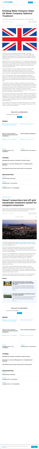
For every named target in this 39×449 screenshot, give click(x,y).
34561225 (8, 282)
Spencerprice (28, 220)
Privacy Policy (4, 447)
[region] (19, 447)
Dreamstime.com (33, 220)
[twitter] (19, 25)
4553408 (24, 220)
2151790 (6, 294)
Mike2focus (8, 282)
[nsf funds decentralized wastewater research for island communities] (7, 295)
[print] (36, 25)
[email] (22, 25)
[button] (3, 2)
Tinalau (9, 294)
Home (3, 7)
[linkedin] (17, 25)
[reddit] (21, 25)
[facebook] (16, 25)
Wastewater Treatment (6, 197)
